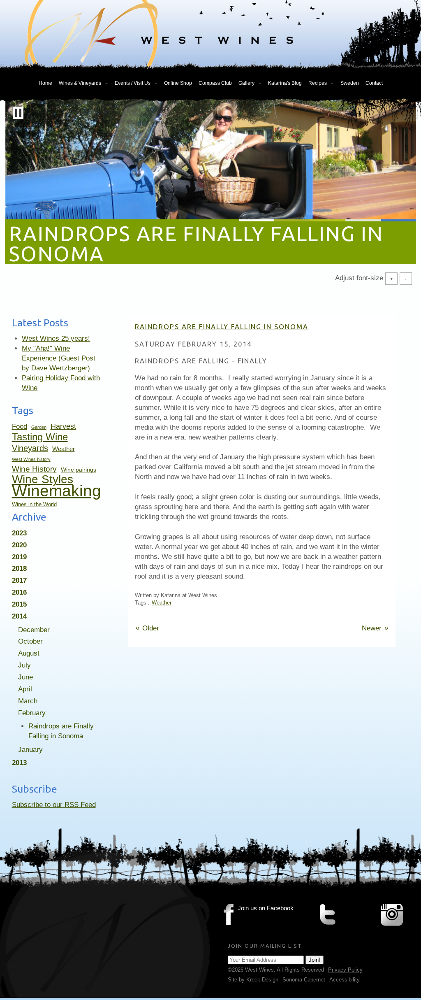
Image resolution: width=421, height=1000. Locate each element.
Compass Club (215, 83)
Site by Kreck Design (253, 980)
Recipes (317, 83)
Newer (375, 628)
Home (45, 83)
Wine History (34, 469)
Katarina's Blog (285, 83)
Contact (374, 83)
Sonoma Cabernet (303, 980)
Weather (63, 448)
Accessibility (344, 980)
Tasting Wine (40, 436)
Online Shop (178, 83)
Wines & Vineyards (80, 83)
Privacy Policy (345, 970)
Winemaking (56, 491)
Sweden (349, 83)
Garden (38, 427)
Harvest (63, 426)
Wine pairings (78, 469)
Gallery (246, 83)
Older (147, 628)
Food (19, 426)
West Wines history (31, 459)
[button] (18, 113)
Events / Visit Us (132, 83)
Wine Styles (42, 479)
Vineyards (30, 448)
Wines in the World (34, 504)
